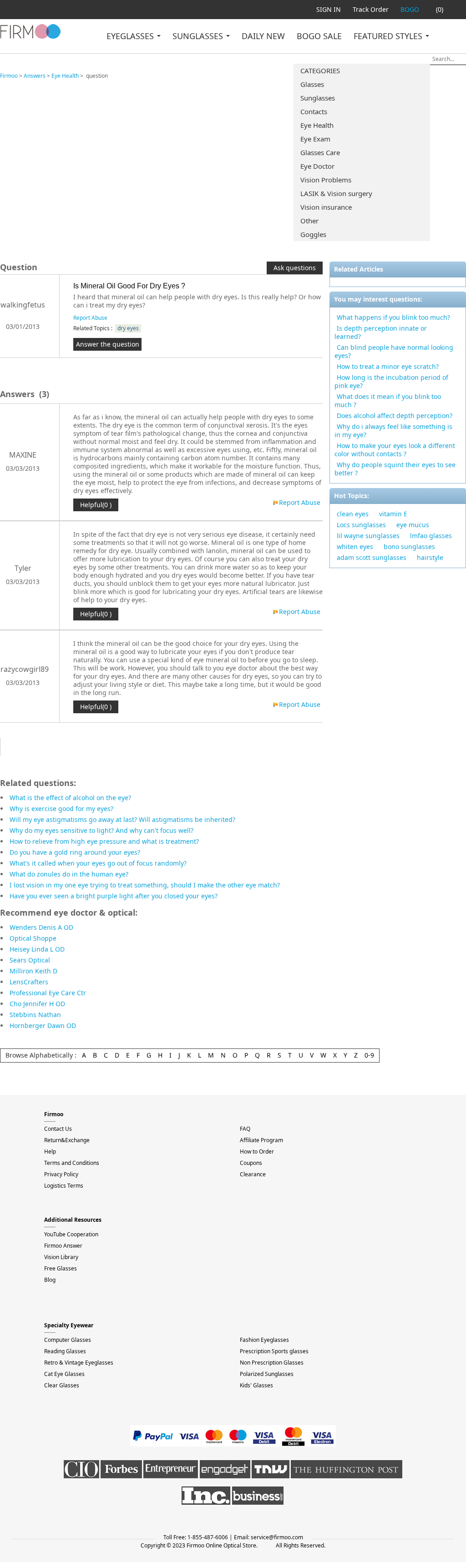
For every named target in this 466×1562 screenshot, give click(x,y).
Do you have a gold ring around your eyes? (75, 852)
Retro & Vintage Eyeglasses (78, 1362)
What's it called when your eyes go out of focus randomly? (98, 863)
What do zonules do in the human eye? (69, 874)
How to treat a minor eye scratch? (388, 366)
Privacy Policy (61, 1174)
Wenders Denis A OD (41, 927)
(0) (439, 9)
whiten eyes (355, 546)
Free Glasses (60, 1268)
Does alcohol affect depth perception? (394, 415)
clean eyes (353, 513)
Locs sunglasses (361, 524)
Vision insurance (326, 207)
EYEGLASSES (131, 35)
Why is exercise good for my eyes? (61, 808)
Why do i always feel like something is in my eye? (393, 430)
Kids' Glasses (256, 1385)
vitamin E (393, 513)
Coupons (251, 1163)
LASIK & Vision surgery (336, 193)
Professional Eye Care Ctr (48, 992)
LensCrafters (29, 982)
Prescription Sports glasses (274, 1351)
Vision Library (61, 1257)
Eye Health (317, 125)
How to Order (257, 1151)
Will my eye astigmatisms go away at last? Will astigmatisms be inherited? (122, 819)
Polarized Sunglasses (267, 1374)
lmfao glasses (431, 535)
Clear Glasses (61, 1385)
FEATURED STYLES (389, 35)
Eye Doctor (317, 166)
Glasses (312, 84)
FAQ (245, 1129)
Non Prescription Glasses (272, 1362)
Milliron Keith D (33, 971)
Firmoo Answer (63, 1246)
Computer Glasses (67, 1340)
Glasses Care (320, 152)
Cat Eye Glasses (64, 1374)
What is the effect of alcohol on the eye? (70, 797)
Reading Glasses (65, 1351)
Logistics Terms (63, 1185)
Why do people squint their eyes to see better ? (395, 468)
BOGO (409, 9)
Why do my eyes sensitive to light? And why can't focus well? (101, 830)
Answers (35, 76)
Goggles (313, 234)
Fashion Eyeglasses (264, 1340)
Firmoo (9, 76)
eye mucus (412, 524)
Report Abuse (90, 318)
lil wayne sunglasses (368, 535)
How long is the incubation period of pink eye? (391, 381)
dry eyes (128, 328)
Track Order (371, 9)
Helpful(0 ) (95, 504)
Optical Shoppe (33, 938)
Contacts (313, 111)
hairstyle (430, 557)
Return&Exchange (67, 1140)
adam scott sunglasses (371, 557)
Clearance (253, 1174)
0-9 (369, 1055)
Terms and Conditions (71, 1163)
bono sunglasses (409, 546)
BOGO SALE (319, 35)
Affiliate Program (261, 1140)
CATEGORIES (320, 70)
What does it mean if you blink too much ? (387, 400)
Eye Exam (315, 138)
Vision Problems (325, 179)
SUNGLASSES (198, 35)
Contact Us (58, 1129)
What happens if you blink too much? (393, 317)
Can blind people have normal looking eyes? (393, 351)
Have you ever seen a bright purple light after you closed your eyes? (114, 896)
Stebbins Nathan (35, 1014)
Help (50, 1151)
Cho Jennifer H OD (37, 1003)
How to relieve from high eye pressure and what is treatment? (104, 841)
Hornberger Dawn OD (43, 1025)
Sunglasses (317, 97)
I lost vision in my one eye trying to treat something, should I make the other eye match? (145, 885)
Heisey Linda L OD (37, 949)
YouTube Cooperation (71, 1234)
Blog (50, 1280)
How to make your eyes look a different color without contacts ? (394, 449)
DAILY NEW (263, 35)
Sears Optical (30, 960)
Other (309, 220)
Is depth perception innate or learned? (380, 332)
